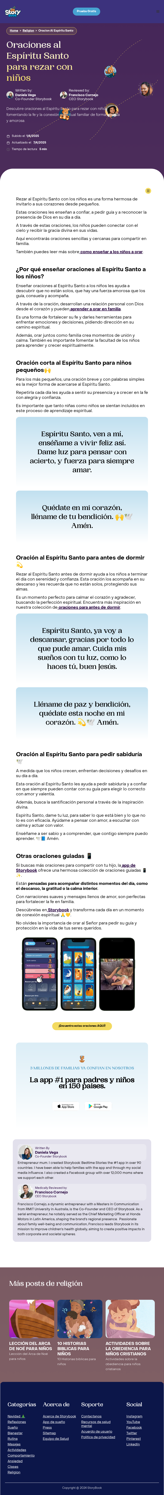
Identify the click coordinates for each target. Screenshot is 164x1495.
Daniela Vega (25, 95)
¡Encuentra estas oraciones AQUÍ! (82, 1026)
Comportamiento (21, 1455)
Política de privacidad (98, 1437)
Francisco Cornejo (83, 95)
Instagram (134, 1416)
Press (47, 1427)
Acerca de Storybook (59, 1416)
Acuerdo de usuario (96, 1431)
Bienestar (15, 1433)
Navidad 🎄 (16, 1416)
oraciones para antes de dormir (89, 608)
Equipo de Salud (56, 1439)
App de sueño (54, 1422)
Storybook (58, 910)
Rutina (13, 1439)
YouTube (133, 1422)
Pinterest (133, 1439)
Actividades (17, 1450)
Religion (28, 31)
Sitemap (49, 1433)
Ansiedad (15, 1461)
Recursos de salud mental (96, 1424)
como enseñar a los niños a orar (111, 252)
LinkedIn (133, 1444)
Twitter (131, 1433)
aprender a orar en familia (95, 309)
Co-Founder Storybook (33, 99)
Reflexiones (17, 1422)
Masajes (14, 1444)
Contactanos (91, 1416)
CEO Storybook (81, 99)
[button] (158, 12)
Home (14, 31)
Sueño (13, 1427)
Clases (13, 1467)
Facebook (134, 1427)
